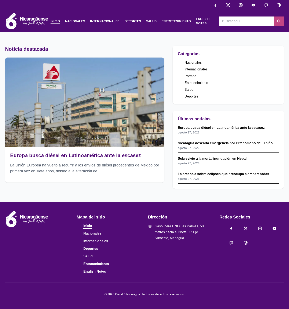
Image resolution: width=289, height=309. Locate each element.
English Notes (94, 271)
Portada (190, 76)
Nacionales (75, 21)
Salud (151, 21)
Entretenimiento (176, 21)
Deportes (133, 21)
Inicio (55, 21)
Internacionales (104, 21)
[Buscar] (279, 21)
